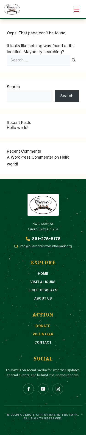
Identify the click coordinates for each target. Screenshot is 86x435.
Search (13, 87)
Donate (43, 326)
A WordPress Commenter (30, 157)
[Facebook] (28, 388)
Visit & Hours (43, 282)
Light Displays (43, 290)
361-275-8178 (46, 238)
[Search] (74, 60)
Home (43, 273)
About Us (43, 298)
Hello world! (17, 127)
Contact (43, 342)
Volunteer (43, 334)
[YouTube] (43, 388)
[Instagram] (57, 388)
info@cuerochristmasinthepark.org (46, 246)
